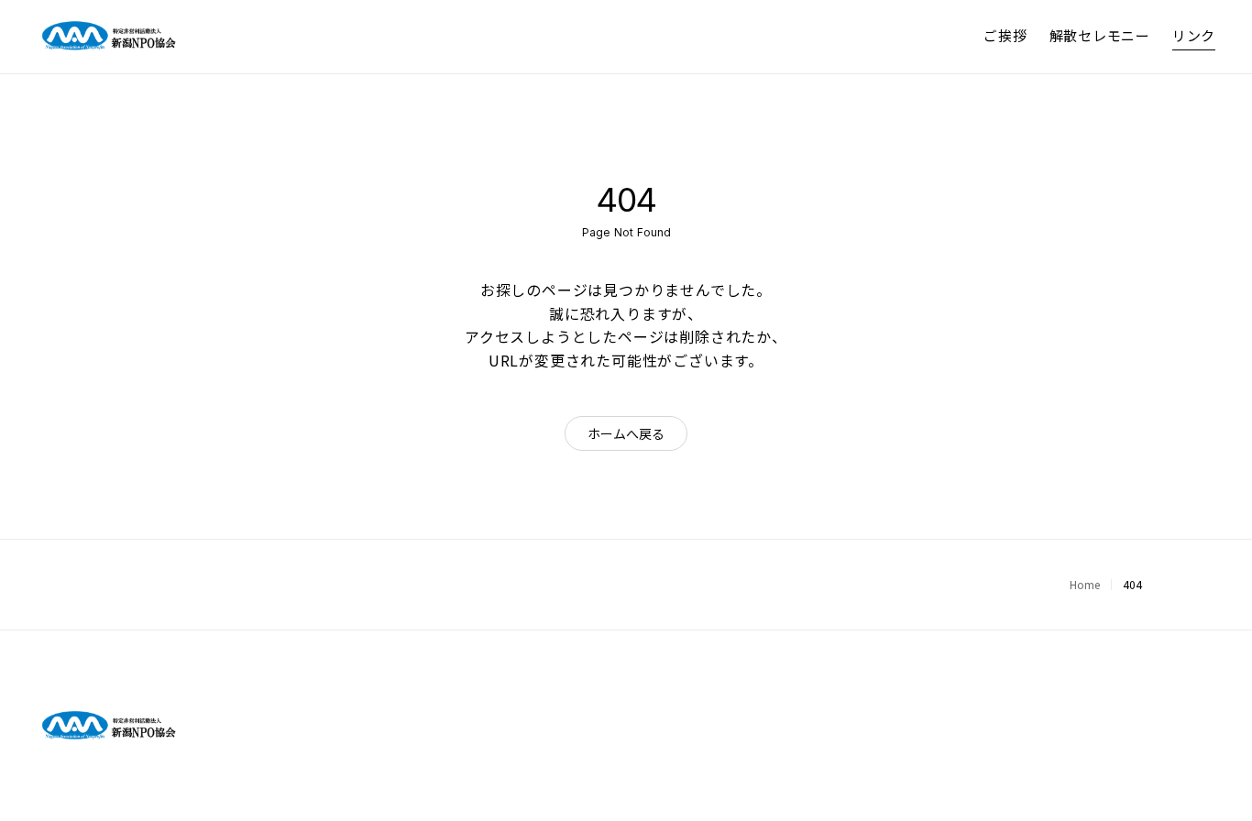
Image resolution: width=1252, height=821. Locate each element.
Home (1085, 584)
